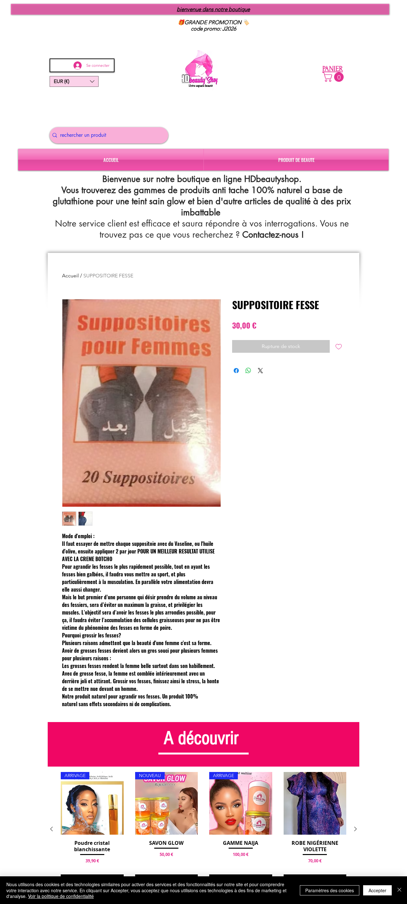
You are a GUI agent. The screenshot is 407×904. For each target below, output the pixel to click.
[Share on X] (260, 370)
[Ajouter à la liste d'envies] (338, 346)
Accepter (377, 890)
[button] (74, 81)
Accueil (70, 276)
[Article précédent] (51, 829)
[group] (203, 829)
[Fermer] (399, 890)
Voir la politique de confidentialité (61, 896)
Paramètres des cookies (329, 890)
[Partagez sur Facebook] (236, 370)
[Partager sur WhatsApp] (248, 370)
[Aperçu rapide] (315, 803)
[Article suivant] (355, 829)
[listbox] (74, 81)
